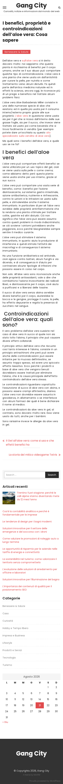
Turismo (7, 665)
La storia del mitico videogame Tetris (33, 455)
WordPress (55, 780)
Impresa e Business (14, 635)
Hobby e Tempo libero (15, 628)
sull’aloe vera (30, 60)
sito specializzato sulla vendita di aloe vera (27, 134)
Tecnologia (9, 657)
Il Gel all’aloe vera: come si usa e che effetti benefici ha (30, 443)
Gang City (31, 5)
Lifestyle (7, 643)
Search (52, 475)
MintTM (37, 774)
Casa (6, 613)
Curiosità (8, 620)
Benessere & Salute (16, 52)
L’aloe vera (21, 115)
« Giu (5, 722)
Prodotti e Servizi (12, 650)
